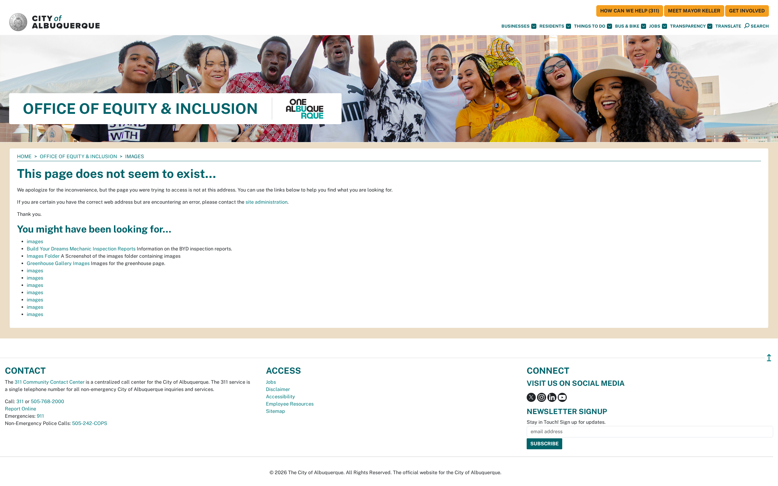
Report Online (20, 409)
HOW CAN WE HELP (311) (629, 11)
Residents (551, 26)
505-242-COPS (89, 423)
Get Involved (747, 11)
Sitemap (275, 411)
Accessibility (280, 396)
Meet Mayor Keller (694, 11)
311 (20, 401)
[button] (728, 26)
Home (24, 156)
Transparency (688, 26)
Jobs (654, 26)
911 (40, 416)
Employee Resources (290, 404)
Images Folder (43, 256)
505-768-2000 (47, 401)
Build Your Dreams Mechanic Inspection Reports (81, 249)
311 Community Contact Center (49, 382)
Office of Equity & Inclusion (78, 156)
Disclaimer (278, 389)
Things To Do (589, 26)
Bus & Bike (627, 26)
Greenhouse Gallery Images (58, 263)
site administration (266, 202)
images (35, 241)
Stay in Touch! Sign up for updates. (566, 422)
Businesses (515, 26)
